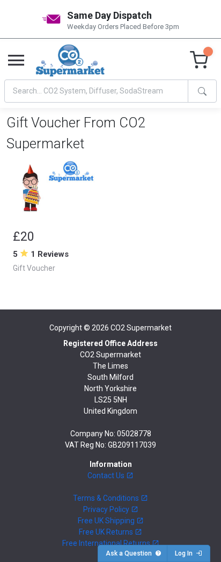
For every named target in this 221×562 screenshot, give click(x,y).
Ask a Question (130, 553)
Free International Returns (107, 543)
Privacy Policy (107, 509)
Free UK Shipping (107, 520)
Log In (185, 553)
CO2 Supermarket (141, 327)
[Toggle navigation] (16, 60)
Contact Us (106, 475)
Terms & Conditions (107, 498)
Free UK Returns (107, 532)
